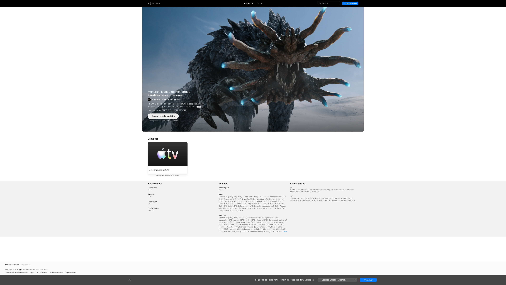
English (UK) (25, 264)
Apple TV (249, 3)
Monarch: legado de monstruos (169, 91)
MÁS (199, 107)
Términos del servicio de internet (16, 272)
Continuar (368, 280)
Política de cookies (56, 272)
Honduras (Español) (12, 264)
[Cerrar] (129, 280)
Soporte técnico (70, 272)
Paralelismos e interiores (253, 69)
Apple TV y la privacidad (38, 272)
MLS (259, 3)
